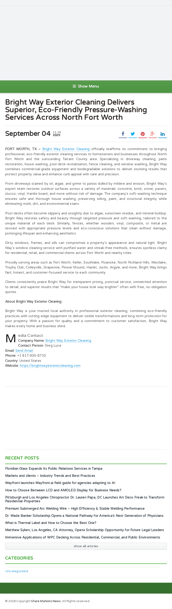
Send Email (24, 351)
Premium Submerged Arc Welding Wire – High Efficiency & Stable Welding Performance (75, 509)
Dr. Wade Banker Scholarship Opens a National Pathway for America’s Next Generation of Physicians (84, 516)
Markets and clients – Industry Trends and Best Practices (50, 476)
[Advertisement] (92, 42)
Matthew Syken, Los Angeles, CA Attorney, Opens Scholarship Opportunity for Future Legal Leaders (84, 530)
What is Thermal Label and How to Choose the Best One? (50, 523)
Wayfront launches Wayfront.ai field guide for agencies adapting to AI (60, 483)
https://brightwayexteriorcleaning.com (50, 366)
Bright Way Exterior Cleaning (66, 149)
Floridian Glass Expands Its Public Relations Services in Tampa (53, 469)
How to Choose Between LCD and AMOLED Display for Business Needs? (63, 490)
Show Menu (88, 86)
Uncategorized (16, 571)
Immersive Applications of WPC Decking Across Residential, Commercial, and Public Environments (82, 537)
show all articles (86, 546)
